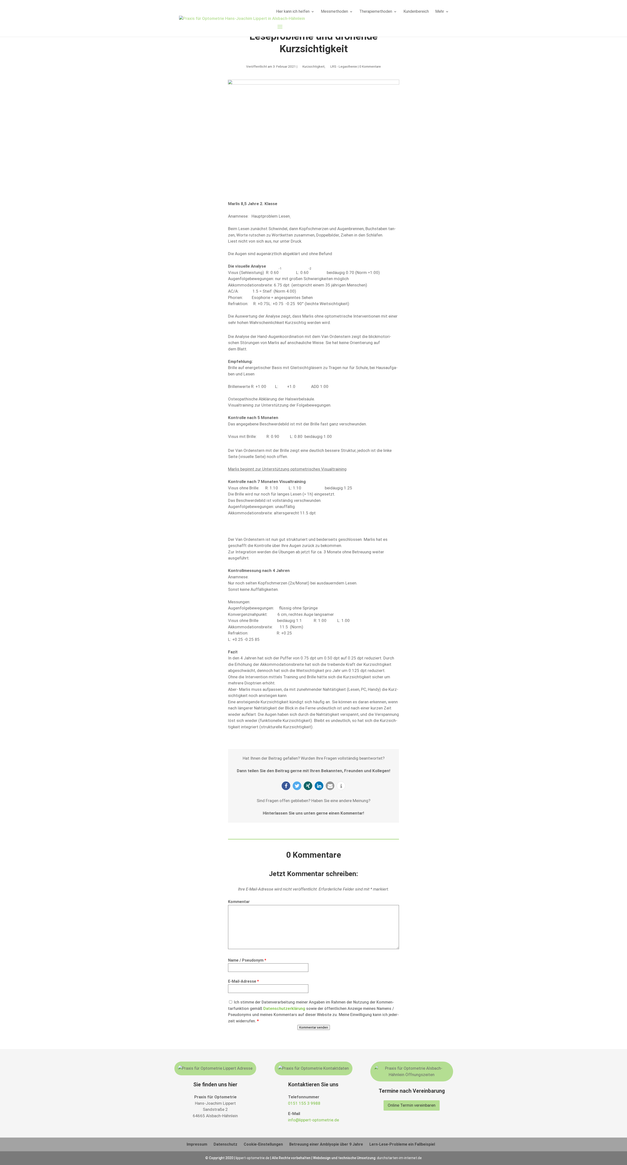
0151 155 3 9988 (304, 1103)
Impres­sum (197, 1144)
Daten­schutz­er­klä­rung (284, 1008)
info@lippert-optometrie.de (313, 1119)
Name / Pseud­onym (247, 960)
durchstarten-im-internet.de (399, 1158)
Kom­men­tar (239, 901)
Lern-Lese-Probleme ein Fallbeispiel (402, 1144)
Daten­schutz (225, 1144)
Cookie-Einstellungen (263, 1144)
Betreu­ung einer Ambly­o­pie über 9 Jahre (326, 1144)
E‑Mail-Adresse (243, 981)
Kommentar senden (313, 1027)
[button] (286, 785)
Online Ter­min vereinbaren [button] (411, 1105)
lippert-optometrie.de (252, 1158)
